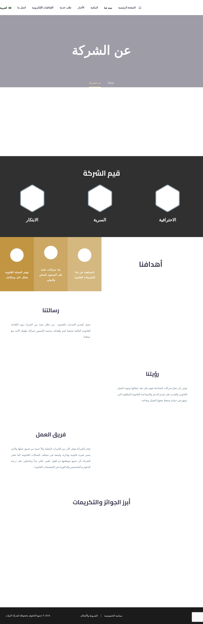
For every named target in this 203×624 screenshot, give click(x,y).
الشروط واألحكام (89, 616)
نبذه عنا (108, 8)
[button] (167, 198)
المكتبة (94, 7)
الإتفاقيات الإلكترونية (42, 7)
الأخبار (81, 7)
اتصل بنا (21, 7)
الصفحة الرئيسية (127, 7)
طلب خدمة (65, 7)
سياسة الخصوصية (113, 616)
